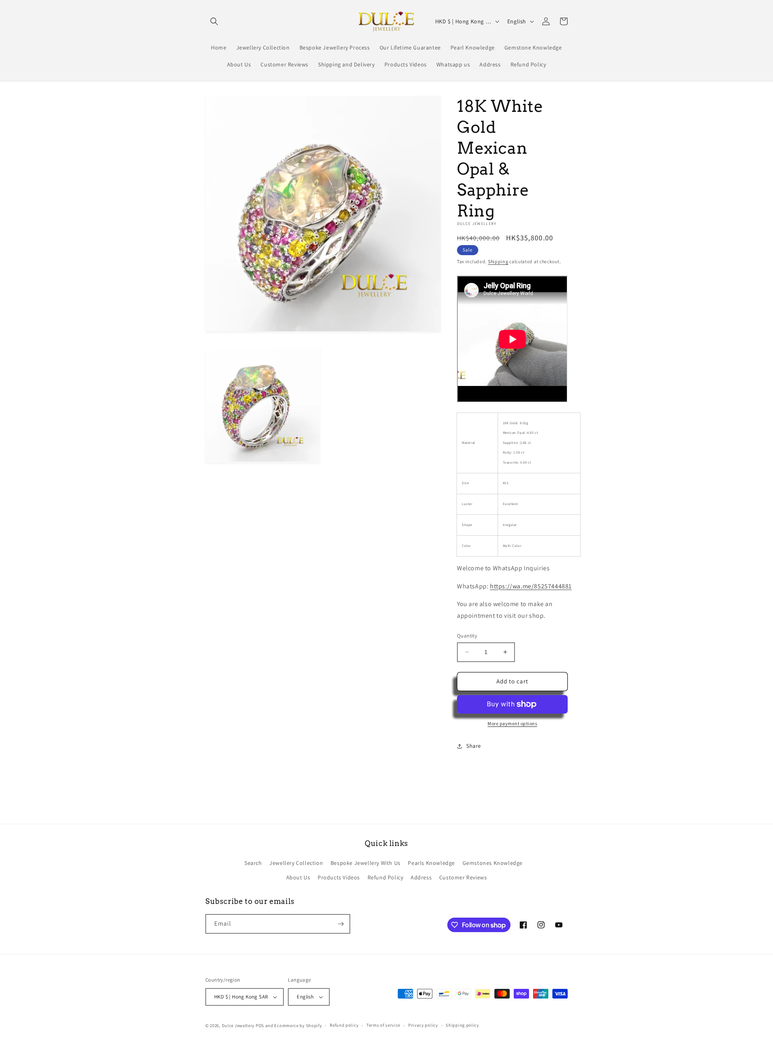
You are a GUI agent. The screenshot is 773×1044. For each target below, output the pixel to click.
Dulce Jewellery (238, 1025)
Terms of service (383, 1025)
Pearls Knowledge (431, 863)
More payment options (512, 723)
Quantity (467, 635)
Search (253, 863)
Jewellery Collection (296, 863)
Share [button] (473, 745)
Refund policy (344, 1025)
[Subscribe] (340, 924)
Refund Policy (385, 877)
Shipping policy (462, 1025)
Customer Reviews (463, 877)
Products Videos (339, 877)
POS (260, 1025)
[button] (214, 21)
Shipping (498, 261)
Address (421, 877)
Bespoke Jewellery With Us (366, 863)
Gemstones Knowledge (493, 863)
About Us (298, 877)
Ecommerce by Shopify (298, 1025)
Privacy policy (423, 1025)
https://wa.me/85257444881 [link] (531, 586)
